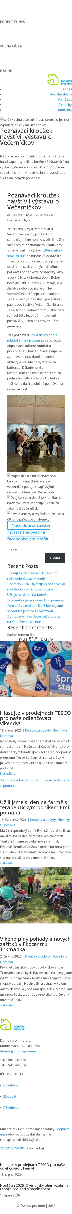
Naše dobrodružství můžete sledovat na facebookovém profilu (28, 532)
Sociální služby (61, 94)
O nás (67, 89)
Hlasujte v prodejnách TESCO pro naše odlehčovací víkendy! (35, 718)
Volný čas (65, 99)
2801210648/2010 (13, 1148)
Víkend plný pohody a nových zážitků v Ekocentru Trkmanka (35, 944)
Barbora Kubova (22, 215)
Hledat (12, 550)
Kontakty (65, 110)
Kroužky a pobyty (18, 220)
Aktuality (65, 104)
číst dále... (7, 773)
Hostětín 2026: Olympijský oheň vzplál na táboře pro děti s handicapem (34, 1187)
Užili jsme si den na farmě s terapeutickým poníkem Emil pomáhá (35, 807)
